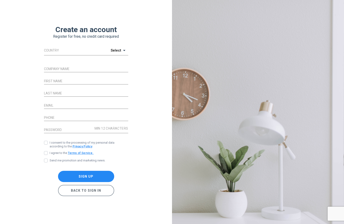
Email (48, 105)
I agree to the (72, 153)
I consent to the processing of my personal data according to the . (82, 144)
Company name (57, 69)
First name (53, 81)
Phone (49, 117)
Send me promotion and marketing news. (77, 160)
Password (53, 130)
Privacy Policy (82, 146)
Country (51, 50)
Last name (53, 93)
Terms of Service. (81, 153)
